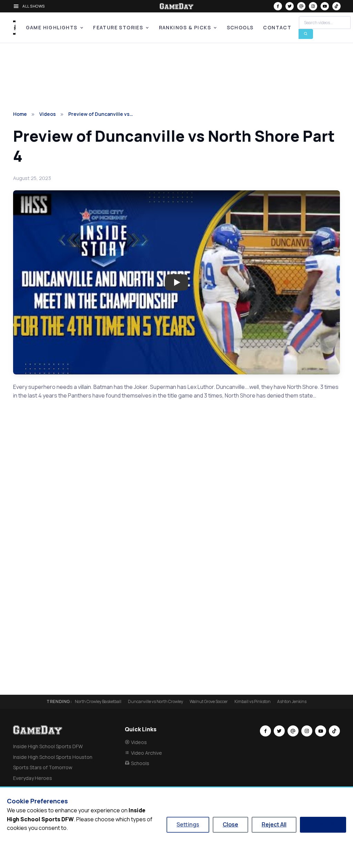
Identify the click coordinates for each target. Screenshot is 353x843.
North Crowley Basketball (98, 701)
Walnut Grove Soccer (209, 701)
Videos (47, 114)
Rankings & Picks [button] (185, 27)
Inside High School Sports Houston (52, 757)
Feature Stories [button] (118, 27)
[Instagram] (313, 6)
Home (20, 114)
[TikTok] (336, 6)
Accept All (323, 824)
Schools (240, 27)
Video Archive (146, 753)
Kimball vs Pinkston (252, 701)
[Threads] (301, 6)
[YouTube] (325, 6)
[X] (289, 6)
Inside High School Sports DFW (48, 746)
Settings (187, 824)
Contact (277, 27)
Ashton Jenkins (291, 701)
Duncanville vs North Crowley (155, 701)
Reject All (274, 824)
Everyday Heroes (32, 778)
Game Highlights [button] (52, 27)
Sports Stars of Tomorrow (42, 767)
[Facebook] (278, 6)
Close (230, 824)
